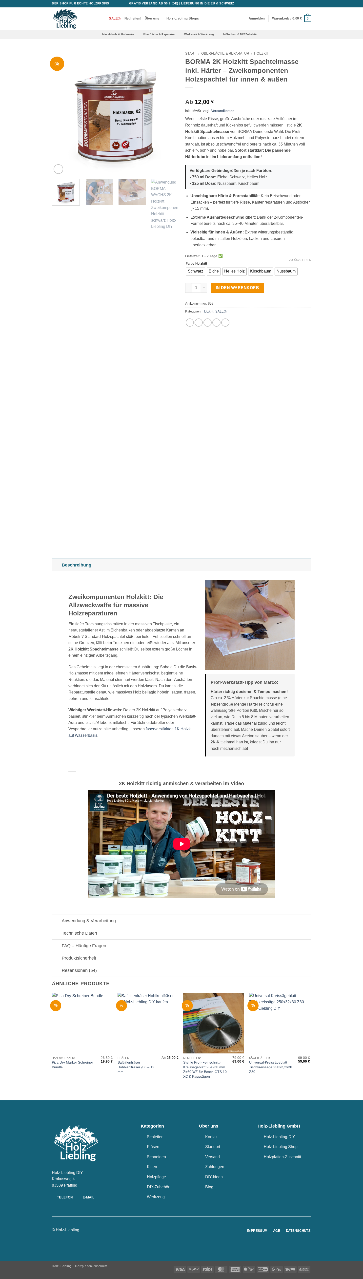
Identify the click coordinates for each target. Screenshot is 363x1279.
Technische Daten (79, 933)
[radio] (195, 271)
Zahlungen (214, 1167)
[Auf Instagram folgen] (179, 1230)
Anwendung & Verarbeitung (89, 920)
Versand (212, 1157)
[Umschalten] (56, 565)
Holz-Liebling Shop (281, 1147)
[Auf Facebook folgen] (284, 3)
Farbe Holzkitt (196, 263)
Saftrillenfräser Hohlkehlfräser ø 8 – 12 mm (136, 1066)
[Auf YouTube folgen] (308, 3)
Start (190, 53)
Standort (212, 1147)
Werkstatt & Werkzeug (199, 34)
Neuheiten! (132, 18)
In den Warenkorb (237, 288)
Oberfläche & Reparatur (159, 34)
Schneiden (156, 1157)
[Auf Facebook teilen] (190, 322)
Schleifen (155, 1137)
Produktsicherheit (79, 958)
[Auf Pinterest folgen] (303, 3)
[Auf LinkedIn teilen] (225, 322)
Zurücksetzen (300, 259)
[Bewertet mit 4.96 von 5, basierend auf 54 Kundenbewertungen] (248, 94)
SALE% (221, 311)
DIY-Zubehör (158, 1187)
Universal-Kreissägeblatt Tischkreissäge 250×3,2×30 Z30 (270, 1066)
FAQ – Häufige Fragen (84, 945)
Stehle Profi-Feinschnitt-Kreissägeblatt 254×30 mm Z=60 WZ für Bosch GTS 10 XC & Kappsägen (205, 1069)
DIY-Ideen (214, 1177)
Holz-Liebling (62, 1266)
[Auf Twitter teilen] (199, 322)
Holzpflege (156, 1177)
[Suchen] (103, 18)
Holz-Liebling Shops (182, 18)
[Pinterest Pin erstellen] (216, 322)
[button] (257, 18)
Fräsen (153, 1147)
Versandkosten (222, 111)
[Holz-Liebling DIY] (73, 18)
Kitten (152, 1167)
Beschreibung (76, 565)
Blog (209, 1187)
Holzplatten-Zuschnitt (282, 1157)
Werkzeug (156, 1197)
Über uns (152, 18)
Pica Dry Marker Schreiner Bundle (72, 1064)
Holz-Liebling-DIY (279, 1137)
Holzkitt (262, 53)
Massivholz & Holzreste (118, 34)
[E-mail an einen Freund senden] (207, 322)
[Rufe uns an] (299, 3)
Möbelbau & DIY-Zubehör (240, 34)
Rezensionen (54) (79, 970)
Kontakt (212, 1137)
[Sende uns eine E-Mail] (294, 3)
